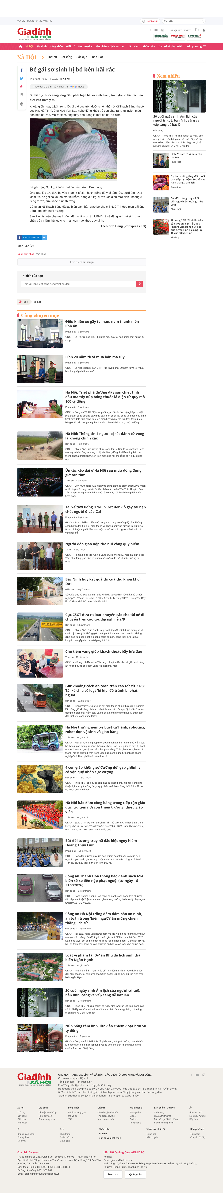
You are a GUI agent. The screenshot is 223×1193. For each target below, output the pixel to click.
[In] (22, 104)
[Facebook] (150, 30)
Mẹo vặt (21, 1140)
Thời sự (52, 57)
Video (133, 1116)
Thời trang (65, 1134)
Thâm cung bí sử (47, 1119)
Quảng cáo (135, 1174)
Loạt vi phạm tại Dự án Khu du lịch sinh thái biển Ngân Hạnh (103, 957)
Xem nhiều (168, 76)
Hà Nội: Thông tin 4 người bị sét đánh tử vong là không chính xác (104, 436)
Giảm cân (65, 1140)
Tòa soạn (113, 1174)
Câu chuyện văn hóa (108, 1112)
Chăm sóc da (66, 1137)
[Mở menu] (204, 46)
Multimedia (85, 46)
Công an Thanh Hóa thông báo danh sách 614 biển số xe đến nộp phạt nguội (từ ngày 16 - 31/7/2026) (104, 880)
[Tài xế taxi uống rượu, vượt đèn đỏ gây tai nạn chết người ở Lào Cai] (40, 519)
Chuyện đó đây (198, 1137)
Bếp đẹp (193, 1119)
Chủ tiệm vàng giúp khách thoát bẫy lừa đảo (103, 651)
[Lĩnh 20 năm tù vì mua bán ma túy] (40, 369)
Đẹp (136, 46)
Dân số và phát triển (171, 46)
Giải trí (70, 46)
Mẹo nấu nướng (197, 1116)
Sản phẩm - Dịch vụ (107, 46)
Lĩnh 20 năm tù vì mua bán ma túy (95, 357)
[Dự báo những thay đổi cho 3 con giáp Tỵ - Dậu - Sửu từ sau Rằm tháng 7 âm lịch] (161, 182)
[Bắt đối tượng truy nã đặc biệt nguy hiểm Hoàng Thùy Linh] (40, 852)
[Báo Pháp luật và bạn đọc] (178, 36)
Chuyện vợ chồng (47, 1112)
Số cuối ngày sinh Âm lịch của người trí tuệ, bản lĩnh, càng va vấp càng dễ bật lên (102, 992)
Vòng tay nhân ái (156, 1129)
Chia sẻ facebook (31, 237)
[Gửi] (139, 284)
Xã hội (29, 46)
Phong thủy (23, 1137)
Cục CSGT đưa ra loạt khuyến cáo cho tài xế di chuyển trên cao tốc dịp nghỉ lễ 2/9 (104, 617)
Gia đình (42, 46)
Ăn (123, 46)
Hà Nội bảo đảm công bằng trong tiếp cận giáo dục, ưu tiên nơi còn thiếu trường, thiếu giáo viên (105, 807)
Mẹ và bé (72, 1116)
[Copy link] (22, 86)
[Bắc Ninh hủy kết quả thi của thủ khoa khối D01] (40, 591)
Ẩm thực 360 (195, 1112)
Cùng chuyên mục (40, 315)
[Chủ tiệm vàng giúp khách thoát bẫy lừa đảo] (40, 663)
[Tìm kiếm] (202, 21)
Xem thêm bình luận (82, 262)
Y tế (70, 1119)
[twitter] (44, 237)
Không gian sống (25, 1134)
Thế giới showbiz (106, 1116)
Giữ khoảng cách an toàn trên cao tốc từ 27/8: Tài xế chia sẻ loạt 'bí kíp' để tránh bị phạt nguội (105, 690)
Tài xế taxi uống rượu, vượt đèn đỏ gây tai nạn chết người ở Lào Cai (105, 509)
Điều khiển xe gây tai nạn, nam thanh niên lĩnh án (102, 323)
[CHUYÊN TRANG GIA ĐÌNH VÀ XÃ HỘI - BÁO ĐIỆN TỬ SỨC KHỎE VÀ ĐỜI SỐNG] (34, 34)
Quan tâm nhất (25, 254)
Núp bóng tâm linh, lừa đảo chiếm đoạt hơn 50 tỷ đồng (105, 1028)
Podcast (134, 1119)
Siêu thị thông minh (163, 1122)
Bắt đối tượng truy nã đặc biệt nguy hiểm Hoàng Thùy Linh (101, 842)
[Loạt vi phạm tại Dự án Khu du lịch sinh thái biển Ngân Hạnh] (40, 967)
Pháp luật (96, 57)
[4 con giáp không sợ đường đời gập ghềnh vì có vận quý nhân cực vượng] (40, 779)
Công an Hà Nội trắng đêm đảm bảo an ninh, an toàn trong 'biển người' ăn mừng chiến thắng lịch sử (103, 918)
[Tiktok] (162, 30)
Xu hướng (159, 1112)
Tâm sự (103, 1133)
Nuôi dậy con (45, 1116)
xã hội (37, 301)
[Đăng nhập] (204, 30)
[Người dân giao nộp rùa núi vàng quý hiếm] (40, 556)
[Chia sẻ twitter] (22, 78)
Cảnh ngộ (151, 1134)
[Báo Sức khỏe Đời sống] (161, 36)
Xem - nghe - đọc (106, 1119)
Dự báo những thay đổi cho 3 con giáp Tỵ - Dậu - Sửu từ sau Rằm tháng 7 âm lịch (188, 179)
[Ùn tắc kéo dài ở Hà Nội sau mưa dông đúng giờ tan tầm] (40, 482)
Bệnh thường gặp (77, 1112)
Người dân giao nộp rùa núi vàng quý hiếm (102, 544)
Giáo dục (81, 57)
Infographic (135, 1122)
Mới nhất (152, 21)
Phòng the (149, 46)
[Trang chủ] (20, 46)
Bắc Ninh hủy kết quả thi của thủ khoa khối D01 (103, 581)
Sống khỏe (56, 46)
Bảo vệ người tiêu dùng (166, 1119)
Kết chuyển (152, 1137)
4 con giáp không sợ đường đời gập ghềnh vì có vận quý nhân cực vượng (103, 769)
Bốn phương (194, 46)
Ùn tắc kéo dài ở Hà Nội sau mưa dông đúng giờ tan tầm (103, 472)
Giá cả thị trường (162, 1116)
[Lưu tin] (22, 94)
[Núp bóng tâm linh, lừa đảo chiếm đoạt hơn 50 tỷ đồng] (40, 1038)
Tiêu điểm (195, 1134)
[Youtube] (156, 30)
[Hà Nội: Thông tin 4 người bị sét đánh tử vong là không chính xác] (40, 445)
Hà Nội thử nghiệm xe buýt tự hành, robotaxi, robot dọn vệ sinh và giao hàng (105, 729)
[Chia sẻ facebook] (22, 70)
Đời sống (66, 57)
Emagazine (135, 1112)
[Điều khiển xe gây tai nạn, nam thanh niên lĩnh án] (40, 333)
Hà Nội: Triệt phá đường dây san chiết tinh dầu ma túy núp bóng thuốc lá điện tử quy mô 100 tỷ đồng (105, 397)
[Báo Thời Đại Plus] (194, 36)
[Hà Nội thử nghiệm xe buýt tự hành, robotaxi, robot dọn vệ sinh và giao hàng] (40, 739)
